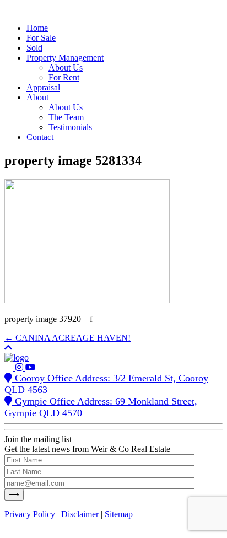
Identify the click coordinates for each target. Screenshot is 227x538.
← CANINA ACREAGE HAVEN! (67, 337)
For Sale (41, 37)
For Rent (63, 77)
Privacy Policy (29, 514)
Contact (39, 137)
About (37, 97)
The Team (66, 117)
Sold (34, 47)
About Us (65, 67)
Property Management (65, 57)
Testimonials (70, 127)
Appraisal (43, 87)
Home (37, 28)
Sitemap (119, 514)
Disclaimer (80, 514)
